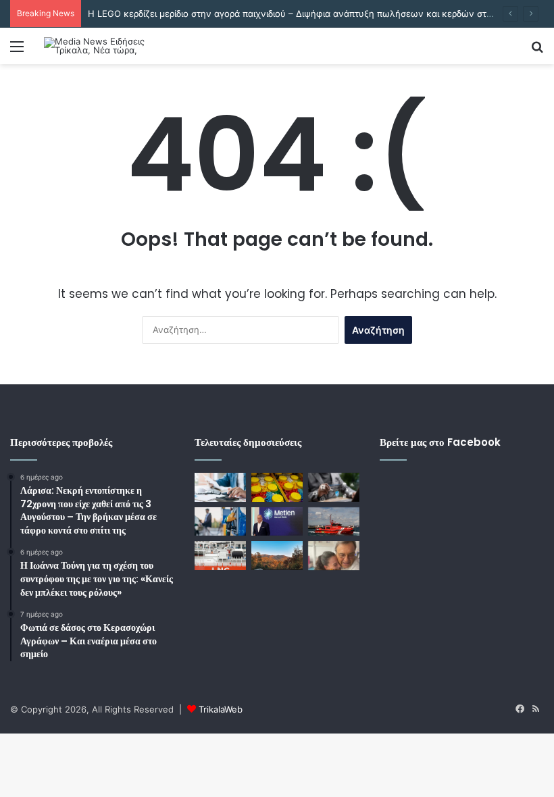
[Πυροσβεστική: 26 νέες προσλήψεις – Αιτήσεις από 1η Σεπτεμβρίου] (333, 521)
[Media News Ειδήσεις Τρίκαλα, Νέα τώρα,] (108, 46)
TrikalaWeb (221, 709)
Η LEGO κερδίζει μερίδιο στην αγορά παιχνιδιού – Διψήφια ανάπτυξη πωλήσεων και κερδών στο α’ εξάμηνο (314, 13)
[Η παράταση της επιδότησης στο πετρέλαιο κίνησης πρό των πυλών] (220, 521)
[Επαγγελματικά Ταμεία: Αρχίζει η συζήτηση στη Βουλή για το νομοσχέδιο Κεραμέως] (220, 487)
